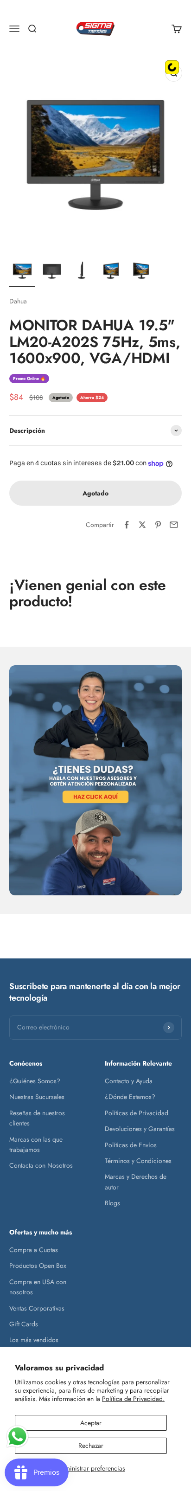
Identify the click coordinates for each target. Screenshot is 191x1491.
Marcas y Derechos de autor (135, 1181)
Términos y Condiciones (138, 1160)
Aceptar (91, 1422)
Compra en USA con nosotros (37, 1287)
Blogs (112, 1203)
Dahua (18, 301)
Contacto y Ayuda (129, 1081)
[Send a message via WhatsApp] (17, 1436)
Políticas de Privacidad (136, 1113)
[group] (95, 780)
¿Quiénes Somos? (34, 1081)
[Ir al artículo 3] (82, 272)
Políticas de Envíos (131, 1145)
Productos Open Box (37, 1265)
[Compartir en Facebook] (126, 525)
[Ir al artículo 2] (52, 272)
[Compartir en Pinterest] (158, 525)
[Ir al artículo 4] (111, 272)
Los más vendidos (33, 1339)
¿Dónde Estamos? (130, 1096)
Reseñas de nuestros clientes (37, 1118)
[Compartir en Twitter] (142, 525)
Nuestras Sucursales (36, 1096)
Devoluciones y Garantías (140, 1128)
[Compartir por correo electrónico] (174, 525)
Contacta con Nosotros (41, 1165)
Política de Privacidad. (133, 1398)
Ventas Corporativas (36, 1308)
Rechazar (90, 1445)
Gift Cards (23, 1324)
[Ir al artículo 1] (22, 272)
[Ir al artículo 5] (141, 272)
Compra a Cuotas (33, 1249)
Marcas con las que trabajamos (36, 1144)
